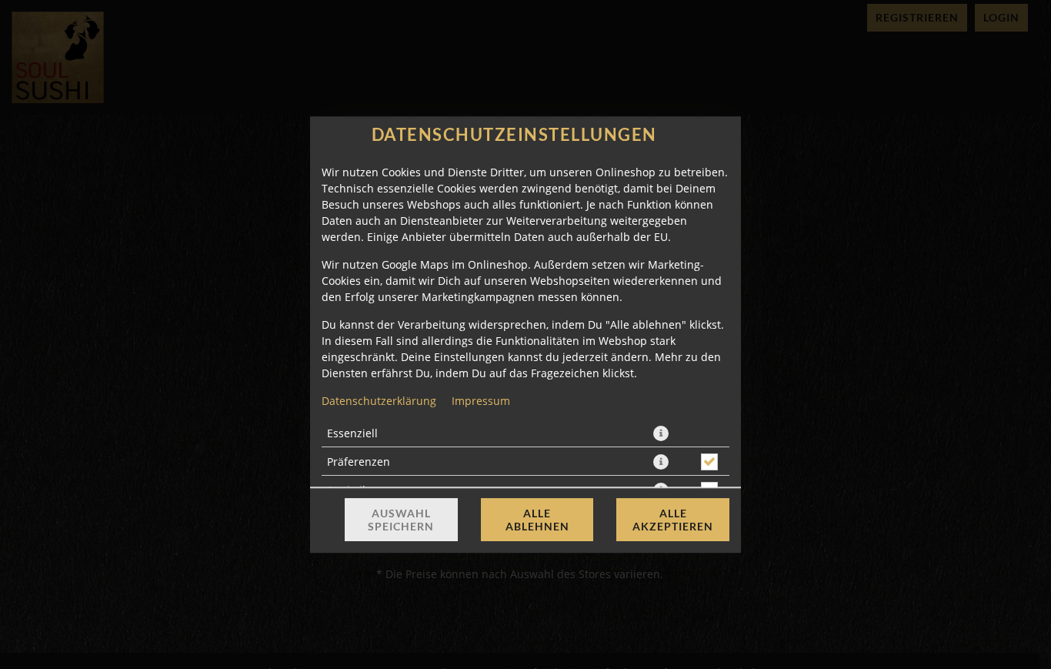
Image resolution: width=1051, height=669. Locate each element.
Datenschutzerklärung (379, 400)
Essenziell (352, 433)
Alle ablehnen (537, 520)
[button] (661, 433)
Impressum (481, 400)
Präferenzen (358, 461)
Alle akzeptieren (672, 520)
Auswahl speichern (401, 520)
